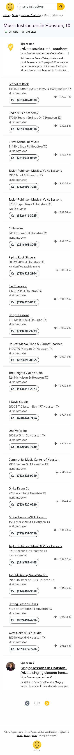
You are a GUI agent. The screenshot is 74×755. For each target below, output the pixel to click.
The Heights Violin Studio (26, 373)
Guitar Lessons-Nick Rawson (28, 517)
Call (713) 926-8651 (24, 302)
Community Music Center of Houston (34, 460)
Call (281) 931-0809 (24, 158)
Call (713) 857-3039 (24, 533)
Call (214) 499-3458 (24, 591)
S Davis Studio (18, 402)
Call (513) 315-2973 (24, 389)
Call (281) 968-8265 (24, 245)
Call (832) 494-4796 (24, 620)
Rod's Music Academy (23, 113)
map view (31, 31)
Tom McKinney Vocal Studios (28, 575)
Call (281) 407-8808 (24, 100)
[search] (61, 6)
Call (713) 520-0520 (24, 504)
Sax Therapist (18, 286)
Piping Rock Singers (22, 257)
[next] (51, 703)
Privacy (27, 735)
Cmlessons (16, 228)
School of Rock (19, 84)
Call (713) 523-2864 (24, 273)
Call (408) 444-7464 (24, 418)
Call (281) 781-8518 (24, 129)
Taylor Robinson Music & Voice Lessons (35, 171)
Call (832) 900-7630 (24, 447)
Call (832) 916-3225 (24, 216)
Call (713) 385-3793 (24, 331)
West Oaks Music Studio (25, 633)
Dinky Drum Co (19, 488)
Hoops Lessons (19, 315)
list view (13, 31)
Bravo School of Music (24, 142)
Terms (34, 735)
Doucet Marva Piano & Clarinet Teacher (35, 344)
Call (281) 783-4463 (24, 562)
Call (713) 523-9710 (24, 476)
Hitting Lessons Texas (23, 604)
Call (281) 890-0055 (24, 360)
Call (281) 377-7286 (24, 649)
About (20, 735)
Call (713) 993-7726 (24, 187)
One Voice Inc (18, 431)
